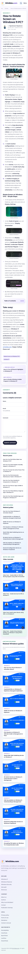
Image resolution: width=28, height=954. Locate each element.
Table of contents (10, 301)
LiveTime (3, 938)
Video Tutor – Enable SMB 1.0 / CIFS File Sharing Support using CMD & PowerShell (13, 576)
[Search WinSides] (21, 3)
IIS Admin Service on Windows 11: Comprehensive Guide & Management (13, 538)
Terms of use (4, 917)
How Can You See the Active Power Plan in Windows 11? (13, 470)
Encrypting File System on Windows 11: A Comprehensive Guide (14, 844)
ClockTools (4, 933)
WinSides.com (15, 948)
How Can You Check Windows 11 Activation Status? (11, 512)
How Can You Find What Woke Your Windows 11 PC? (12, 460)
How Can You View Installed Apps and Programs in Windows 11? (13, 496)
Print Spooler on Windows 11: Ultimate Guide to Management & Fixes (13, 527)
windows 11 (6, 359)
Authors (3, 899)
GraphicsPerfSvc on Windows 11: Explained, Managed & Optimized (12, 517)
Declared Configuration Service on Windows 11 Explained (12, 548)
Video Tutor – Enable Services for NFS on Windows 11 (13, 594)
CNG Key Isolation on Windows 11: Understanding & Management (12, 543)
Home (2, 8)
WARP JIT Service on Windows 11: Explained (12, 522)
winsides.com (7, 347)
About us (3, 897)
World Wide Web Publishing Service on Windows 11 (13, 533)
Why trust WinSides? (7, 902)
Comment (5, 417)
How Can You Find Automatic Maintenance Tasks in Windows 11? (12, 475)
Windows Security (6, 884)
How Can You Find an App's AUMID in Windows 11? (13, 486)
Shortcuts (4, 889)
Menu (25, 3)
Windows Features (6, 882)
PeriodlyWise (5, 930)
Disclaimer (4, 920)
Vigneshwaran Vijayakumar (15, 25)
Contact (3, 905)
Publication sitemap (7, 907)
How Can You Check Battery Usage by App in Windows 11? (13, 491)
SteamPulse (4, 941)
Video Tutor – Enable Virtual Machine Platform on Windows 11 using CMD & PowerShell (12, 633)
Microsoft (3, 887)
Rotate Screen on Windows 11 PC (12, 356)
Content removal (6, 923)
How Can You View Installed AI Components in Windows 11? (11, 481)
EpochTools (4, 935)
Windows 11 (7, 8)
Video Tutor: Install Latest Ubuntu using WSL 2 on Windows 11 (13, 613)
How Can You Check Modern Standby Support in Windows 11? (13, 465)
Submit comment (10, 442)
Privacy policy (5, 915)
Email (6, 409)
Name (4, 401)
